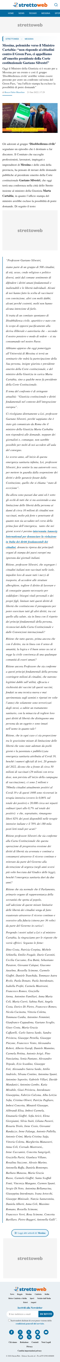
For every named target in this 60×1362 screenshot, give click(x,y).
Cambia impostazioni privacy (30, 1350)
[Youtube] (46, 1332)
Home (11, 13)
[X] (28, 1332)
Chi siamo (13, 1342)
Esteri (25, 1302)
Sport (32, 1298)
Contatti (35, 1342)
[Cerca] (56, 5)
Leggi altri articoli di (31, 1233)
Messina (45, 13)
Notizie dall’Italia (44, 1298)
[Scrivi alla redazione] (38, 1337)
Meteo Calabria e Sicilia (17, 1298)
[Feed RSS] (29, 1337)
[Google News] (20, 1337)
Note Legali (46, 1342)
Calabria (38, 1294)
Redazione (24, 1342)
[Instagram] (20, 1332)
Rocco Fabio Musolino (15, 92)
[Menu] (4, 5)
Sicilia (47, 1294)
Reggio (33, 13)
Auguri (33, 1302)
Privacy (30, 1346)
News (21, 13)
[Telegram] (37, 1332)
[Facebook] (11, 1332)
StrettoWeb (12, 38)
